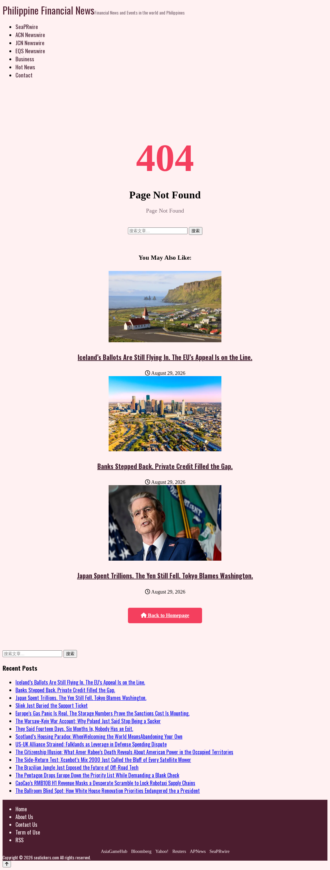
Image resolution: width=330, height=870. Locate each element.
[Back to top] (7, 864)
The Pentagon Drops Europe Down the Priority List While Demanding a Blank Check (97, 775)
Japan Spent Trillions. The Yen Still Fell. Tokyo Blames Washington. (165, 575)
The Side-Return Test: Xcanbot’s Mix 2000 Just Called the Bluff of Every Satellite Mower (103, 760)
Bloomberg (141, 851)
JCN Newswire (29, 43)
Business (24, 59)
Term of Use (27, 832)
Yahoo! (162, 851)
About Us (24, 817)
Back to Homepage (168, 615)
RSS (19, 840)
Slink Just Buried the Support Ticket (51, 705)
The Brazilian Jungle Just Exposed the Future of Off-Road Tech (77, 767)
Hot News (25, 67)
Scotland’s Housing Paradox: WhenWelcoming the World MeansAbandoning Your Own (98, 736)
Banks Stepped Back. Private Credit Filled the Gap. (165, 466)
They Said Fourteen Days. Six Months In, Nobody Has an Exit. (74, 729)
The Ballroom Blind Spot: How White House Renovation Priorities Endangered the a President (107, 791)
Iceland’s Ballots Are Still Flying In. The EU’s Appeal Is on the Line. (165, 357)
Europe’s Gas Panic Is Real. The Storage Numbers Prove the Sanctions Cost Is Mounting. (102, 713)
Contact (24, 75)
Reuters (179, 851)
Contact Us (26, 824)
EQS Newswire (30, 51)
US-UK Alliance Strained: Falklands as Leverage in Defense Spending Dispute (91, 744)
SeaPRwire (26, 27)
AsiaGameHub (114, 851)
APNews (198, 851)
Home (21, 809)
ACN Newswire (30, 35)
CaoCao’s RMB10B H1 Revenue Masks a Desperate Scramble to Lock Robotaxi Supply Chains (105, 783)
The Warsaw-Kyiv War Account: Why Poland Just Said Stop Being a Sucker (88, 721)
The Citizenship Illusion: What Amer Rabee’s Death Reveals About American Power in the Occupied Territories (124, 752)
